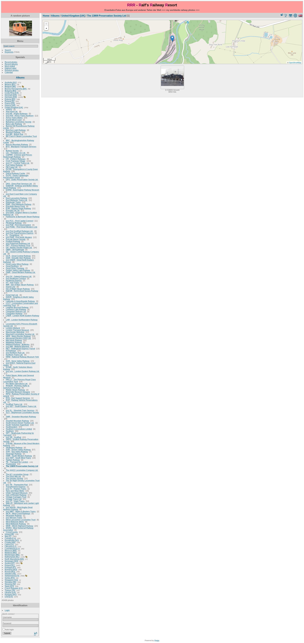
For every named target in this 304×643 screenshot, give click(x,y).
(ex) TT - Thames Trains (16, 489)
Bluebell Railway (13, 132)
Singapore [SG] (11, 580)
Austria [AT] (9, 563)
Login (7, 610)
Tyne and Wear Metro (15, 491)
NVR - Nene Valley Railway (17, 361)
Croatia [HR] (10, 542)
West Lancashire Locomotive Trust (20, 520)
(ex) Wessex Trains (14, 518)
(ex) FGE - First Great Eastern (18, 225)
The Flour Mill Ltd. (13, 476)
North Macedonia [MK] (14, 559)
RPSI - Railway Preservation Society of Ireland (21, 395)
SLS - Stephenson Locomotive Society (22, 412)
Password (7, 623)
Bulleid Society (12, 151)
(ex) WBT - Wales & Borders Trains (21, 511)
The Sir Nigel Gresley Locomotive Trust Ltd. (21, 482)
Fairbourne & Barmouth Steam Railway (22, 217)
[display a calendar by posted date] (290, 15)
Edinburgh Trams (13, 202)
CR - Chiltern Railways (15, 159)
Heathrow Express (14, 281)
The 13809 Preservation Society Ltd (22, 466)
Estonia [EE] (10, 99)
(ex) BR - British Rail (14, 134)
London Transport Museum (17, 330)
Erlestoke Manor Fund (15, 206)
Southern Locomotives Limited (19, 429)
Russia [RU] (10, 572)
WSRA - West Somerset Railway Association (18, 529)
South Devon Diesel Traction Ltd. (20, 423)
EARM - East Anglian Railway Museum (22, 190)
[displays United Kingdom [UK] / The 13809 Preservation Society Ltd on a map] (295, 15)
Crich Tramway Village (15, 161)
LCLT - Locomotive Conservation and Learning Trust (20, 304)
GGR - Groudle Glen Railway (18, 258)
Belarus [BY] (10, 84)
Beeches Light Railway (16, 130)
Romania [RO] (11, 569)
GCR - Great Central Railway (18, 256)
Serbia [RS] (10, 578)
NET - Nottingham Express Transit (20, 349)
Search (8, 50)
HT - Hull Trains (12, 283)
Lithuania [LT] (10, 546)
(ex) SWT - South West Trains (18, 458)
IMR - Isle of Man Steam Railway (20, 285)
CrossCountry (12, 532)
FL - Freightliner (12, 235)
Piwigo (156, 640)
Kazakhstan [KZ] (12, 540)
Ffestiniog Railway (14, 223)
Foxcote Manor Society (15, 239)
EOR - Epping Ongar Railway (18, 208)
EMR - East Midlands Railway (18, 204)
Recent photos (11, 62)
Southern (10, 431)
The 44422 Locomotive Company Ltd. (22, 470)
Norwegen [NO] (11, 561)
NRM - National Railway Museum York (22, 357)
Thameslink (11, 464)
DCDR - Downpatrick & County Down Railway (20, 170)
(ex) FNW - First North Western (19, 237)
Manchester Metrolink (15, 332)
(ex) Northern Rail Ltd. (15, 353)
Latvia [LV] (9, 544)
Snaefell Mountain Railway (17, 421)
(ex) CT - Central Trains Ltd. (18, 163)
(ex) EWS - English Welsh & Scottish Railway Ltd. (20, 214)
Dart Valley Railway (14, 165)
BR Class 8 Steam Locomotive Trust (21, 136)
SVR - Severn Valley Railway (18, 450)
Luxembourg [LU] (12, 549)
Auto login (9, 630)
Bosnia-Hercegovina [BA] (15, 89)
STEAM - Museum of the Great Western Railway (21, 444)
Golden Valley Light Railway (18, 270)
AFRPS (9, 109)
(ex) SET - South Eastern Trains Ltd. (21, 406)
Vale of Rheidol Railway (16, 495)
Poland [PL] (10, 565)
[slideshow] (286, 15)
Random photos (12, 70)
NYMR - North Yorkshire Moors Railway (17, 368)
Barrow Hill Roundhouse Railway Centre (19, 127)
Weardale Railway (14, 516)
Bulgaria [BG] (10, 91)
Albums (20, 77)
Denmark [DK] (11, 95)
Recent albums (11, 64)
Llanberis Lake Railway (16, 309)
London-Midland (13, 328)
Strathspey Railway (14, 448)
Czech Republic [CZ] (13, 588)
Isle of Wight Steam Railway (18, 289)
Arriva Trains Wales (14, 118)
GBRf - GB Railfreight (15, 250)
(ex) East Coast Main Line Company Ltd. (20, 195)
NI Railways (11, 351)
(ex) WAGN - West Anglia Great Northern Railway (17, 508)
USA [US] (9, 597)
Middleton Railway (14, 342)
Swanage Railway (14, 454)
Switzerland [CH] (12, 576)
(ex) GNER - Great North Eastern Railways (18, 261)
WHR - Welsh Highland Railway (19, 526)
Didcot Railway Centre (15, 173)
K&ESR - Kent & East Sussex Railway (22, 291)
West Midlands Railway (16, 524)
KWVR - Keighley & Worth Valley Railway (18, 298)
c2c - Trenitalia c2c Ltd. (16, 153)
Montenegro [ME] (12, 555)
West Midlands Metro (15, 522)
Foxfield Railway (13, 241)
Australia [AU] (10, 82)
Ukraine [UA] (10, 592)
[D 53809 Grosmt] (172, 38)
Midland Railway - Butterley (17, 344)
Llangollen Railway (14, 314)
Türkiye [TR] (10, 590)
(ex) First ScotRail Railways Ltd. (19, 231)
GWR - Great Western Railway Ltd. (20, 272)
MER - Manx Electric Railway (18, 336)
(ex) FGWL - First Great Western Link (21, 227)
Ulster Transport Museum (17, 493)
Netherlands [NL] (12, 557)
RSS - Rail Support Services (18, 398)
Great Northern (12, 266)
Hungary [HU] (10, 595)
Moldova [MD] (11, 553)
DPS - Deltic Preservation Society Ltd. (22, 180)
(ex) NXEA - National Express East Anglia (19, 364)
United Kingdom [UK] (14, 107)
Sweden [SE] (10, 574)
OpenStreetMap (295, 62)
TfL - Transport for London (17, 462)
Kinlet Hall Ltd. (12, 295)
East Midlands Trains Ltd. (17, 200)
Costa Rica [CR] (12, 93)
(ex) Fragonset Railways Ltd (18, 243)
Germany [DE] (11, 97)
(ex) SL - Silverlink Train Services (20, 410)
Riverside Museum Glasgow (18, 392)
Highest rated (10, 68)
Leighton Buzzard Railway (17, 307)
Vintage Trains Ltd (14, 499)
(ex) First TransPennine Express (19, 233)
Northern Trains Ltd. (14, 355)
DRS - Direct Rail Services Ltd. (19, 184)
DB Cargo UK (12, 167)
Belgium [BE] (10, 86)
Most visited (10, 66)
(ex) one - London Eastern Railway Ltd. (22, 371)
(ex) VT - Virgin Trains (15, 501)
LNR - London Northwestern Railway (22, 320)
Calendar (9, 72)
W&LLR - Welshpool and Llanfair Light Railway (21, 504)
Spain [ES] (9, 586)
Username (7, 617)
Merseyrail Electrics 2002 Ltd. (18, 338)
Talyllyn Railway (13, 460)
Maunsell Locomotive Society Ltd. (20, 334)
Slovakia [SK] (10, 582)
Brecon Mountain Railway (17, 145)
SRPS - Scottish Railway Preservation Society (20, 440)
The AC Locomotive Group (17, 474)
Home (46, 15)
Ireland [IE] (9, 534)
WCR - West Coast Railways (18, 513)
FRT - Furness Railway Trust (18, 246)
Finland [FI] (9, 101)
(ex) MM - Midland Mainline (17, 347)
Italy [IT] (8, 536)
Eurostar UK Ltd (12, 210)
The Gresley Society (14, 478)
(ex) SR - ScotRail (13, 437)
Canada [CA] (10, 538)
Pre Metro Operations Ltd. (17, 384)
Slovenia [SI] (10, 584)
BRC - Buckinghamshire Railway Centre (18, 141)
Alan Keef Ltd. (12, 112)
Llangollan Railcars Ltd (16, 311)
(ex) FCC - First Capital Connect (19, 221)
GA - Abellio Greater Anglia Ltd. (19, 248)
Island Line (10, 287)
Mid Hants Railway (14, 340)
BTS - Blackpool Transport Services (21, 147)
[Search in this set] (281, 14)
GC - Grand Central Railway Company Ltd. (21, 253)
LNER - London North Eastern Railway (22, 316)
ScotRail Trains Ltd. (14, 404)
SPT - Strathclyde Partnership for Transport (18, 434)
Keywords (9, 52)
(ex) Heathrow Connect (16, 278)
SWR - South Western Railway (19, 456)
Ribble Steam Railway (15, 390)
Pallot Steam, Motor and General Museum (18, 376)
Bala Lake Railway (14, 124)
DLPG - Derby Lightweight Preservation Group (15, 176)
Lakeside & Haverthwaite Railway (20, 301)
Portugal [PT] (10, 567)
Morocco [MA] (10, 551)
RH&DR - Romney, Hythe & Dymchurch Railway (16, 387)
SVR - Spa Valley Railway (17, 452)
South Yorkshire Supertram (17, 425)
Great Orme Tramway (15, 268)
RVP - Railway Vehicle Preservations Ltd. (20, 401)
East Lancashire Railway (16, 198)
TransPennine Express (15, 487)
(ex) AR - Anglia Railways (17, 114)
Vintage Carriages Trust (16, 497)
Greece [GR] (10, 105)
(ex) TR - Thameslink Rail (17, 485)
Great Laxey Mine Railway (17, 264)
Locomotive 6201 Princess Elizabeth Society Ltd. (20, 325)
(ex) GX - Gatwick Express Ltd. (19, 276)
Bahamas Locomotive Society (18, 122)
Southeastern (11, 427)
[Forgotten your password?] (35, 634)
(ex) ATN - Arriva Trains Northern (20, 116)
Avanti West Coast (14, 120)
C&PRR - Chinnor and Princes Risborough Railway (17, 156)
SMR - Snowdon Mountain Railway (21, 417)
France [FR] (10, 103)
